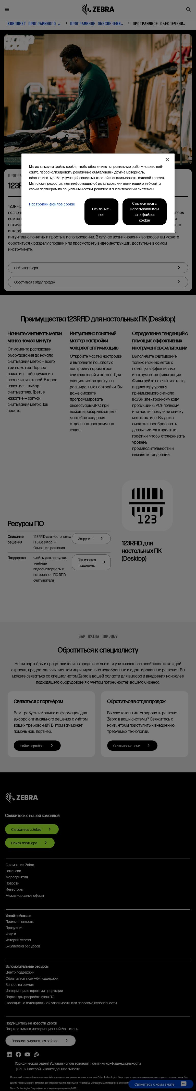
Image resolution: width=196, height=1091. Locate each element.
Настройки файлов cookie (52, 204)
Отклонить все (101, 211)
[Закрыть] (167, 159)
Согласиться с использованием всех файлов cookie (144, 211)
